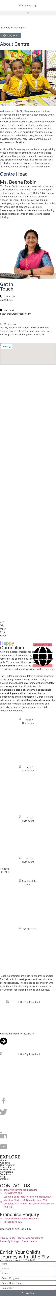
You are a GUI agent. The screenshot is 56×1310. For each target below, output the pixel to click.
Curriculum (6, 1165)
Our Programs (7, 1162)
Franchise (5, 1172)
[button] (28, 13)
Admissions (6, 1169)
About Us (5, 1160)
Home (3, 1158)
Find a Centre (7, 1167)
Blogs (3, 1174)
